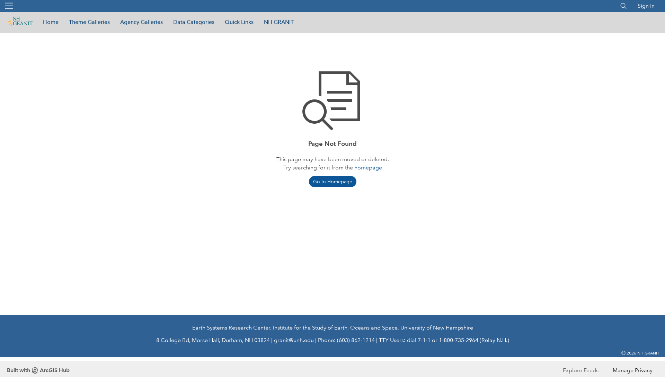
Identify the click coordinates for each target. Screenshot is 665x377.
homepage (368, 167)
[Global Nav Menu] (9, 6)
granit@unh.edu (294, 340)
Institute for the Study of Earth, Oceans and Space (335, 327)
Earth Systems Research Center (231, 327)
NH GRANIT (279, 22)
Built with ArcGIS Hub (38, 370)
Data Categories (193, 22)
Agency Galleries (141, 22)
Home (51, 22)
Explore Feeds (580, 370)
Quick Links (239, 22)
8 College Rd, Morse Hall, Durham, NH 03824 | (214, 340)
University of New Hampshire (436, 327)
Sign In (646, 5)
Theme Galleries (89, 22)
